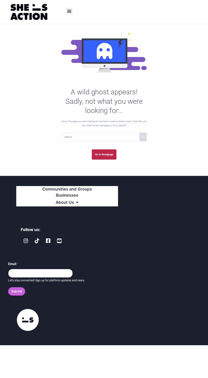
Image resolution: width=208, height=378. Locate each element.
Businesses (67, 195)
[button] (69, 11)
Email (13, 264)
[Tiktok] (37, 241)
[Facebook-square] (48, 241)
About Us (65, 202)
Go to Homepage (104, 154)
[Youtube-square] (59, 241)
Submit (16, 291)
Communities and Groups (67, 189)
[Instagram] (26, 241)
